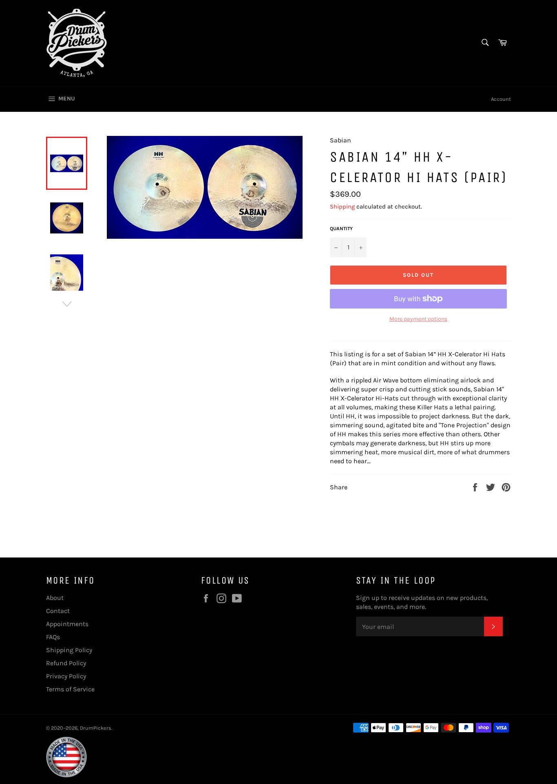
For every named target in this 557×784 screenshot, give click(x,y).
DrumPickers (95, 728)
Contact (58, 611)
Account (501, 99)
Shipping (342, 206)
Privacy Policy (66, 676)
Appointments (67, 624)
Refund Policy (66, 663)
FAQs (53, 637)
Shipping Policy (69, 650)
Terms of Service (70, 689)
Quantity (341, 228)
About (55, 598)
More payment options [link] (418, 318)
